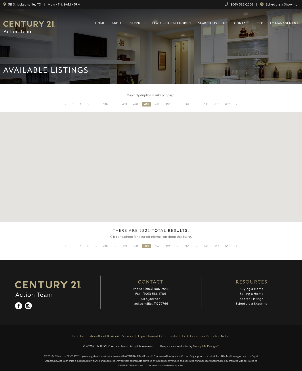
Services (138, 23)
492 (157, 104)
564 (187, 104)
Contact (242, 23)
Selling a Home (252, 293)
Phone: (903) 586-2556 (151, 289)
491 (146, 104)
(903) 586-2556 (241, 4)
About (117, 23)
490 (135, 104)
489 (124, 104)
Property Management (278, 23)
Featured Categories (171, 23)
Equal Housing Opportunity (157, 336)
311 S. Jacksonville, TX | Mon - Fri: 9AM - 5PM (43, 4)
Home (100, 23)
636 (216, 104)
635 (206, 104)
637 (227, 104)
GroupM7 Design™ (206, 346)
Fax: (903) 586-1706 (150, 293)
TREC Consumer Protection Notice (206, 336)
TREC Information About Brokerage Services (102, 336)
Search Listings (212, 23)
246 (105, 104)
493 (168, 104)
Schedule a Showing (281, 4)
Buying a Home (252, 289)
